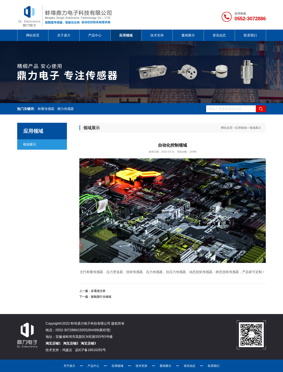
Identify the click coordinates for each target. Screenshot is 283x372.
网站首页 (32, 35)
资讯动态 (219, 35)
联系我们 (250, 35)
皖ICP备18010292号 (90, 350)
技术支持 (157, 35)
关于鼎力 (63, 35)
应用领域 (126, 35)
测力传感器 (65, 109)
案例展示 (188, 35)
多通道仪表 (98, 291)
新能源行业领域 (101, 296)
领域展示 (29, 144)
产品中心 (95, 35)
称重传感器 (46, 109)
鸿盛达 (67, 350)
